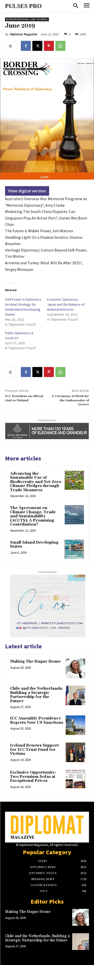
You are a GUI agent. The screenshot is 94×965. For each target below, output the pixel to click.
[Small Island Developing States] (74, 549)
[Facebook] (26, 46)
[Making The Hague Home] (75, 668)
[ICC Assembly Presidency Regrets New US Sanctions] (75, 725)
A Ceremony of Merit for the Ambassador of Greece (70, 400)
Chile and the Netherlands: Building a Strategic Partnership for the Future (36, 694)
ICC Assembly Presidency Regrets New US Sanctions (36, 720)
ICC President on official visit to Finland (24, 398)
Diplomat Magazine (23, 34)
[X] (37, 46)
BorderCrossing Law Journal (27, 19)
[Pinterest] (49, 46)
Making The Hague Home (35, 661)
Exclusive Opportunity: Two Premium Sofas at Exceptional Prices (33, 776)
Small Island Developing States (34, 544)
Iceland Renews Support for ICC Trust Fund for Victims (34, 749)
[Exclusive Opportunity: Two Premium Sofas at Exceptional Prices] (75, 779)
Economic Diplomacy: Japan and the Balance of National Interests (66, 304)
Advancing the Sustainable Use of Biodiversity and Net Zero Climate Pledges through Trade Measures (35, 482)
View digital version (27, 191)
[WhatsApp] (60, 46)
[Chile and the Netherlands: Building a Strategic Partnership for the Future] (75, 695)
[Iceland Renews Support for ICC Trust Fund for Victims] (75, 752)
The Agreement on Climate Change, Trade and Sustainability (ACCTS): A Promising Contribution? (33, 516)
